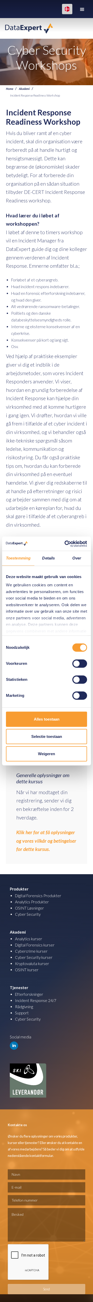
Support (22, 1013)
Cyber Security (28, 914)
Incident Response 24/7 (35, 1000)
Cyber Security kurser (33, 957)
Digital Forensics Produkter (38, 895)
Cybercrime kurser (31, 951)
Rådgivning (24, 1006)
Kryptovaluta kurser (32, 963)
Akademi (24, 88)
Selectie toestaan (46, 736)
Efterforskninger (29, 994)
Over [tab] (76, 558)
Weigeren (46, 754)
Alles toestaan (46, 719)
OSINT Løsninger (29, 908)
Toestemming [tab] (18, 558)
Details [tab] (48, 558)
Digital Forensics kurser (35, 945)
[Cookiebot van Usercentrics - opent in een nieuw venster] (65, 543)
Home (9, 88)
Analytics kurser (28, 938)
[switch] (79, 663)
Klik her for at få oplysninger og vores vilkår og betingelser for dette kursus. (46, 840)
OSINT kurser (26, 969)
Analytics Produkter (32, 901)
